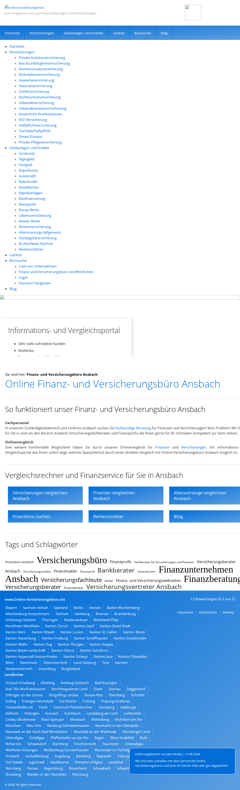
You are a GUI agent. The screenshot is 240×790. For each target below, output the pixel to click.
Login (23, 277)
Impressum (185, 612)
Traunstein (110, 743)
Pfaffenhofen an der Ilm (69, 737)
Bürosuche (142, 33)
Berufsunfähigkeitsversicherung (44, 63)
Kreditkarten (29, 187)
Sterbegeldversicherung (38, 238)
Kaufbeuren (59, 762)
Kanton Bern (16, 632)
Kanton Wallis (17, 644)
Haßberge (128, 707)
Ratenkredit (28, 181)
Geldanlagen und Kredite (83, 33)
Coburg (123, 756)
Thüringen (50, 619)
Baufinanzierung (32, 198)
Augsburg (62, 756)
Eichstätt (137, 695)
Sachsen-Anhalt (35, 607)
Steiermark (28, 662)
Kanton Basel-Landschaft (25, 650)
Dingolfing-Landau (64, 695)
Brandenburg (125, 613)
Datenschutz (208, 612)
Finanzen (162, 447)
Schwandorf (36, 743)
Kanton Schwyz (76, 656)
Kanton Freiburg (55, 638)
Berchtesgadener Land (69, 688)
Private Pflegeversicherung (40, 142)
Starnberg (60, 743)
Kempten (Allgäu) (88, 762)
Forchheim (68, 701)
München (13, 725)
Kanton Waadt (43, 632)
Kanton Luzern (72, 632)
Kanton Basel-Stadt (115, 625)
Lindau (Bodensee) (20, 719)
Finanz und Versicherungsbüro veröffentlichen (56, 271)
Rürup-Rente (29, 209)
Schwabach (102, 768)
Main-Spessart (52, 719)
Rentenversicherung (35, 226)
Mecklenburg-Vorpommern (28, 613)
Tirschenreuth (85, 743)
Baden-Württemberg (123, 607)
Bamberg (83, 756)
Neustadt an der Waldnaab (95, 731)
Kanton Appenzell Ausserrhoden (32, 656)
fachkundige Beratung (133, 428)
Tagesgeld (26, 159)
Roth (143, 737)
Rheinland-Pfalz (106, 619)
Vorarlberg (47, 668)
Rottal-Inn (13, 743)
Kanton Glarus (62, 650)
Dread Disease (30, 136)
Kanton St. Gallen (103, 632)
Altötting (48, 682)
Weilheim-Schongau (22, 749)
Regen (99, 737)
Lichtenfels (132, 713)
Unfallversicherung (34, 91)
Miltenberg (100, 719)
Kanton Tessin (134, 632)
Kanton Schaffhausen (91, 638)
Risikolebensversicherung (39, 74)
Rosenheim (78, 768)
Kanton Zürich (56, 625)
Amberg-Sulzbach (74, 682)
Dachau (115, 688)
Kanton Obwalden (132, 656)
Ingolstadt (37, 762)
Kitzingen (32, 713)
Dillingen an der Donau (24, 695)
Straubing (13, 774)
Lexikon (119, 33)
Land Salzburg (84, 662)
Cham (98, 688)
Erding (11, 701)
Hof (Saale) (14, 762)
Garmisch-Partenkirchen (73, 707)
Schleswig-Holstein (21, 619)
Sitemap (228, 612)
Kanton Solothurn (94, 650)
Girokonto (27, 153)
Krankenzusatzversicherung (41, 68)
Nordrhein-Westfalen (22, 625)
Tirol (105, 662)
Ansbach (12, 756)
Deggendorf (136, 688)
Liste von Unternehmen (38, 266)
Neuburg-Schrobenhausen (68, 725)
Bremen (102, 613)
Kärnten (121, 662)
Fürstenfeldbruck (19, 707)
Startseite (12, 33)
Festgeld (25, 164)
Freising (88, 701)
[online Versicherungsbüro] (24, 7)
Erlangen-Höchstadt (37, 701)
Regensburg (53, 768)
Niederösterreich (19, 668)
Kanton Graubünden (130, 638)
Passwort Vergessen (35, 283)
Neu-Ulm (34, 725)
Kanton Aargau (101, 644)
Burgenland (70, 668)
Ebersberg (117, 695)
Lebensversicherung (35, 215)
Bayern (11, 607)
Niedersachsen (76, 619)
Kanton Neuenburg (21, 638)
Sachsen (62, 613)
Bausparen (27, 204)
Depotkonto (28, 170)
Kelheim (12, 713)
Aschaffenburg (37, 756)
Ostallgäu (37, 737)
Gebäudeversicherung (36, 102)
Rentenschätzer (31, 249)
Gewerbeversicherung (36, 80)
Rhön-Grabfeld (122, 737)
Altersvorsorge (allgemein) (40, 232)
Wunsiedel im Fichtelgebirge (117, 749)
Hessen (95, 607)
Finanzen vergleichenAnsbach (114, 495)
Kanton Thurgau (71, 644)
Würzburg (80, 774)
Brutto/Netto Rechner (36, 243)
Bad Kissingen (106, 682)
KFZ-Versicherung (33, 119)
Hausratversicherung (35, 85)
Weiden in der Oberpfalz (46, 774)
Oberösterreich (55, 662)
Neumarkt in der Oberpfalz (117, 725)
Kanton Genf (84, 625)
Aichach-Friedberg (20, 682)
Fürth (43, 707)
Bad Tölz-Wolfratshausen (25, 688)
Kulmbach (72, 713)
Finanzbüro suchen (31, 516)
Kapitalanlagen (30, 192)
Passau (32, 768)
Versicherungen (41, 33)
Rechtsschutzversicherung (39, 97)
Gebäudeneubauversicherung (42, 108)
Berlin (78, 607)
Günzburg (106, 707)
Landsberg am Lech (102, 713)
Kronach (52, 713)
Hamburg (82, 613)
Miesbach (78, 719)
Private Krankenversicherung (42, 57)
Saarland (61, 607)
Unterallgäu (134, 743)
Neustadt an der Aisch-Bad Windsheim (37, 731)
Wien (10, 662)
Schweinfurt (126, 768)
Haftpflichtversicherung (37, 125)
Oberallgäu (14, 737)
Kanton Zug (43, 644)
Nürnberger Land (136, 731)
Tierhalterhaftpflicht (35, 130)
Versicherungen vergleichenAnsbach (40, 495)
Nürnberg (13, 768)
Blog (164, 33)
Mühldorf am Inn (128, 719)
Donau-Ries (93, 695)
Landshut (115, 762)
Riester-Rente (29, 221)
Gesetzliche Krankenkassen (40, 114)
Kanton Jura (103, 656)
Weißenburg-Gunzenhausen (66, 749)
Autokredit (27, 176)
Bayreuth (104, 756)
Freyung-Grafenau (115, 701)
